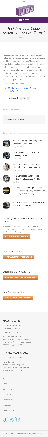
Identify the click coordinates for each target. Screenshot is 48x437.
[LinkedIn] (28, 98)
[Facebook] (21, 98)
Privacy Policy (8, 410)
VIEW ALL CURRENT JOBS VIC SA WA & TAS (21, 277)
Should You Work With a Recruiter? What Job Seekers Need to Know (27, 165)
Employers (7, 394)
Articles (27, 37)
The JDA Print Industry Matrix (17, 236)
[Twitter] (24, 98)
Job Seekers (7, 389)
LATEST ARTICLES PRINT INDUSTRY (19, 297)
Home (20, 37)
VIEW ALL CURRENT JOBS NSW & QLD (19, 257)
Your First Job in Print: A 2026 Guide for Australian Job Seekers (29, 204)
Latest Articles (8, 400)
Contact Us (7, 405)
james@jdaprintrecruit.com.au (19, 342)
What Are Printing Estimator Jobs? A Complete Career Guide (27, 142)
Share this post (12, 98)
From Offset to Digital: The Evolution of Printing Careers (28, 154)
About (5, 383)
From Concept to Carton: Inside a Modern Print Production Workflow (27, 177)
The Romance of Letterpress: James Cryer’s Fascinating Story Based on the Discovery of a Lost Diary (29, 190)
